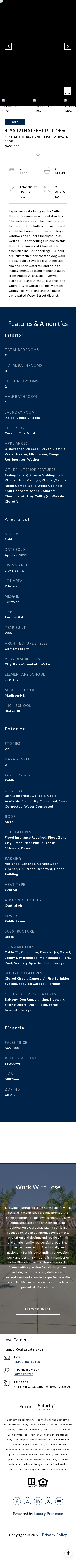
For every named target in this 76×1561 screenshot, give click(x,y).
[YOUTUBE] (59, 1501)
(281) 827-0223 (23, 1374)
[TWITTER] (48, 1501)
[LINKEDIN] (38, 1501)
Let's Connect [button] (38, 1309)
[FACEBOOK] (17, 1501)
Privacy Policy (54, 1535)
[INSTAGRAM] (27, 1501)
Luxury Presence (48, 1513)
